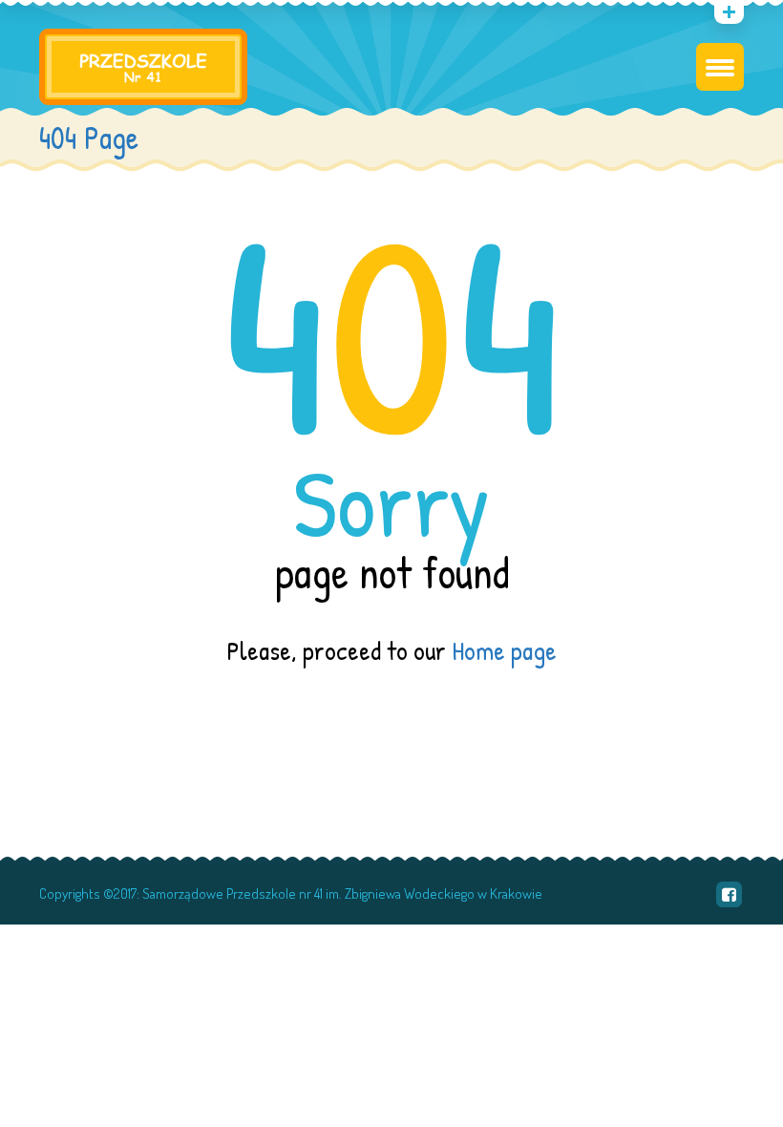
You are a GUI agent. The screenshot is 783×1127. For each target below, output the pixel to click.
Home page (504, 650)
